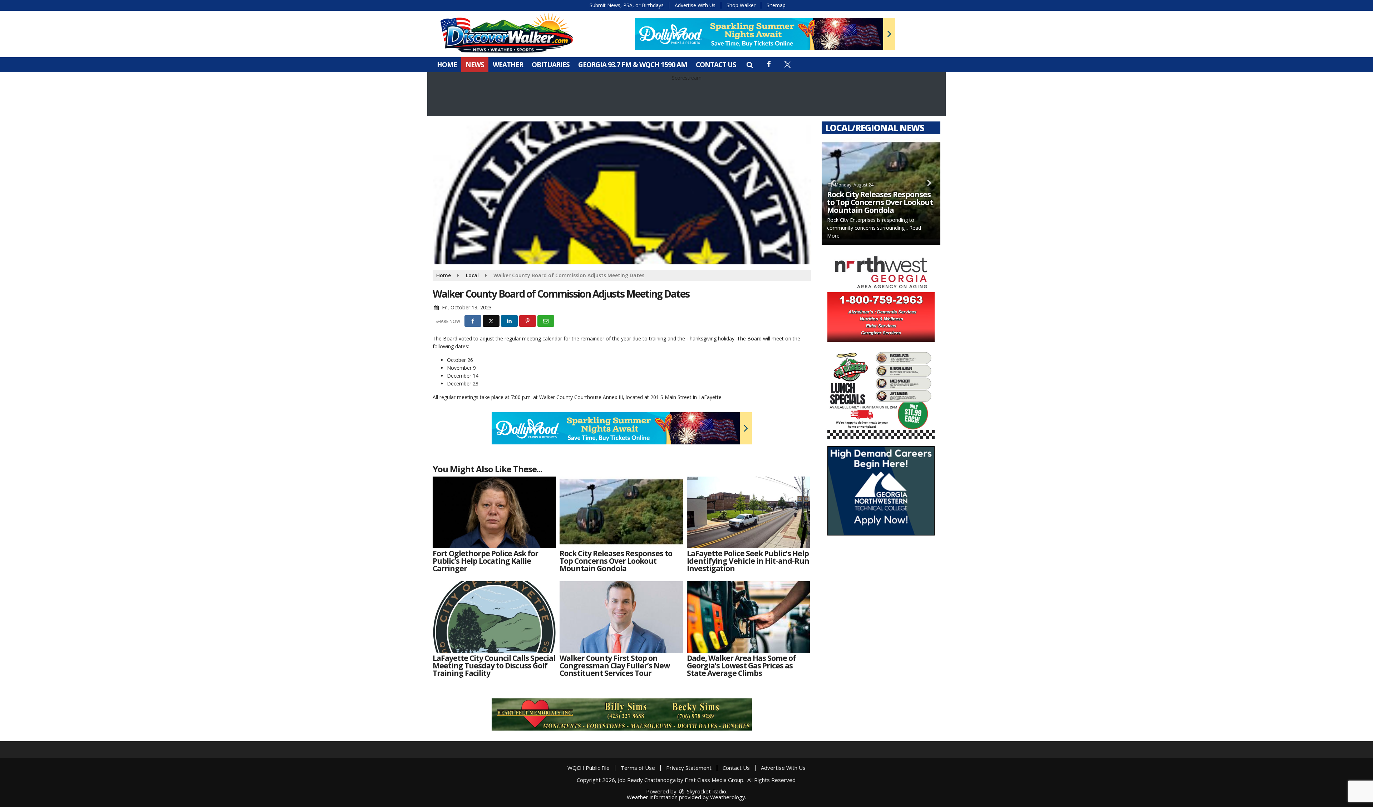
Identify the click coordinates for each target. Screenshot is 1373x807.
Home (447, 64)
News (475, 64)
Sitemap (776, 5)
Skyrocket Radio (705, 791)
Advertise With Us (695, 5)
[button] (749, 64)
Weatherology (727, 797)
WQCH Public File (588, 767)
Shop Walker (741, 5)
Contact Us (716, 64)
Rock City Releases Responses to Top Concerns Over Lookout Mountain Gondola (880, 202)
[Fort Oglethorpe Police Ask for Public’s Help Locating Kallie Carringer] (494, 512)
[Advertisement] (765, 34)
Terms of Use (638, 767)
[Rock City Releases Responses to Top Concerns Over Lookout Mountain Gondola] (621, 512)
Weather (508, 64)
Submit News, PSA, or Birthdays (627, 5)
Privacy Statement (689, 767)
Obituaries (551, 64)
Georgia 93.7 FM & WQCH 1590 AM (632, 64)
